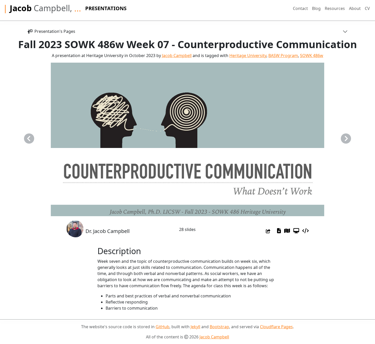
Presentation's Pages (53, 31)
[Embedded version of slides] (305, 230)
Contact (300, 8)
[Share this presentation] (268, 231)
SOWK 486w (311, 55)
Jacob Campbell (177, 55)
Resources (335, 8)
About (355, 8)
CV (367, 8)
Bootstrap (219, 326)
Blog (316, 8)
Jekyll (195, 326)
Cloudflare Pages (276, 326)
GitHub (162, 326)
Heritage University (247, 55)
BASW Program (283, 55)
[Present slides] (296, 230)
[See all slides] (287, 230)
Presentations (106, 8)
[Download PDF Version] (279, 230)
